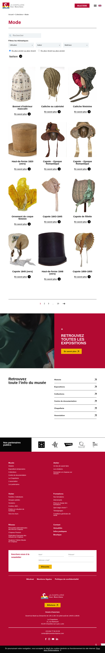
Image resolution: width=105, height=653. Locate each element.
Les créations (58, 469)
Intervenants (57, 500)
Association (59, 415)
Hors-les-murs (13, 514)
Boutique (57, 535)
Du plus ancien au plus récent (23, 51)
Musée (11, 463)
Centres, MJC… (13, 506)
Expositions (59, 387)
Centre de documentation (65, 401)
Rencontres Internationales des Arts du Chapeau (17, 528)
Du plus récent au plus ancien (52, 51)
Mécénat (30, 579)
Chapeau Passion (14, 532)
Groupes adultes (14, 500)
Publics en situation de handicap (16, 510)
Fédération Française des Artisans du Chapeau (17, 536)
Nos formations (58, 497)
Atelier (56, 463)
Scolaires (11, 503)
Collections (19, 14)
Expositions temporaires (16, 469)
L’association (13, 481)
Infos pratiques (60, 531)
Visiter (11, 494)
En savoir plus (70, 351)
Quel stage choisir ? (60, 507)
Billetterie (82, 6)
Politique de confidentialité (67, 579)
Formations (58, 494)
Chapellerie (59, 408)
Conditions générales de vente (62, 514)
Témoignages (58, 511)
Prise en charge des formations (60, 503)
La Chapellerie (13, 478)
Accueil (11, 14)
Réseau (11, 525)
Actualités (57, 528)
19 (58, 304)
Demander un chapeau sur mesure (62, 472)
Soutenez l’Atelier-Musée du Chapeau (17, 540)
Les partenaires (13, 484)
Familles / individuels (15, 497)
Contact (56, 525)
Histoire (57, 380)
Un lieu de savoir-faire (61, 466)
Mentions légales (44, 579)
